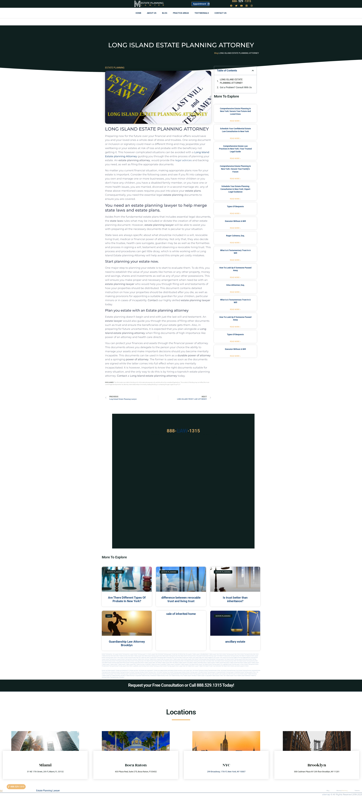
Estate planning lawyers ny (155, 674)
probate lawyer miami (178, 659)
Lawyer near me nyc (206, 674)
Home (138, 13)
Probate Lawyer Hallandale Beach (200, 654)
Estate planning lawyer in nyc (109, 674)
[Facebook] (231, 6)
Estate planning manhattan (182, 674)
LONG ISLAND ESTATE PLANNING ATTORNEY (231, 81)
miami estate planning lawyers (167, 666)
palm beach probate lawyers (194, 662)
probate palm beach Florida (205, 666)
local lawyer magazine (207, 657)
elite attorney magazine (241, 657)
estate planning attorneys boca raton (121, 661)
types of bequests (235, 206)
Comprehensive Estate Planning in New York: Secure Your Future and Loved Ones (235, 111)
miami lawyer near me (181, 666)
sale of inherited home (181, 614)
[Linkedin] (246, 6)
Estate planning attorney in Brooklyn (115, 677)
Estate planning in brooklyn (137, 672)
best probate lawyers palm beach (186, 664)
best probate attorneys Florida (155, 664)
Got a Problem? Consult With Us (236, 87)
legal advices (183, 160)
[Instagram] (252, 6)
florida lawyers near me (124, 666)
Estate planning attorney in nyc (231, 670)
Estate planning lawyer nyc (141, 674)
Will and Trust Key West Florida (177, 657)
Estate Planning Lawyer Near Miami (231, 654)
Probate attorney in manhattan (148, 675)
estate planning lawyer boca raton (203, 659)
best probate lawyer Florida (171, 664)
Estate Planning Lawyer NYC (141, 654)
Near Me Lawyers (187, 654)
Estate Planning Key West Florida (161, 657)
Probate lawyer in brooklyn (190, 675)
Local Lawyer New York (188, 670)
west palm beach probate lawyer (161, 662)
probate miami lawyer (192, 666)
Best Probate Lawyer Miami (138, 655)
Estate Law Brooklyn (169, 670)
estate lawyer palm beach (201, 664)
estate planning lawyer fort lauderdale (218, 664)
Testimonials (202, 13)
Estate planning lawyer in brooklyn (194, 672)
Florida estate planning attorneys (110, 666)
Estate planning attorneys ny (123, 672)
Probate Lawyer (247, 662)
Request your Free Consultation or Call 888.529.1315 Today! (181, 685)
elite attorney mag (230, 657)
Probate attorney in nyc (177, 675)
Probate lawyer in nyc (231, 675)
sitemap (326, 794)
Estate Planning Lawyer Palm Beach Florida (215, 655)
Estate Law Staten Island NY (109, 670)
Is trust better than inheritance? (235, 599)
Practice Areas (181, 13)
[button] (253, 70)
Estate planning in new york (151, 672)
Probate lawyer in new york (218, 675)
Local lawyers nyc (223, 674)
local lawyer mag (196, 657)
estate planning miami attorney (129, 659)
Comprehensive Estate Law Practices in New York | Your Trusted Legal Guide (235, 149)
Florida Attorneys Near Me (133, 657)
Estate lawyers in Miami (242, 666)
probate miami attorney (143, 659)
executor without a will (235, 221)
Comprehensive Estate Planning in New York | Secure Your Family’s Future (235, 169)
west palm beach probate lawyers (178, 662)
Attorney (342, 790)
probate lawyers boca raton (222, 662)
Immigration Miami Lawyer (251, 655)
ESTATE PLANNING (114, 67)
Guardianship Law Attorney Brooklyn (127, 643)
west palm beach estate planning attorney (244, 661)
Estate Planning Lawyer (48, 790)
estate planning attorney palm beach (159, 661)
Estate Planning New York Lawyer (110, 654)
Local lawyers (215, 674)
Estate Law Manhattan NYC (123, 670)
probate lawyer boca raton (236, 662)
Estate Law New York (135, 670)
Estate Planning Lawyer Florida (167, 654)
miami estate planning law (153, 666)
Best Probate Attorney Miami (124, 655)
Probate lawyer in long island (204, 675)
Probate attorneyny (252, 674)
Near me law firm (233, 674)
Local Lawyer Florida (122, 657)
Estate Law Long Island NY (147, 670)
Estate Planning (152, 3)
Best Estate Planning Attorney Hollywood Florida (193, 655)
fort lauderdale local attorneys (138, 666)
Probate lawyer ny (106, 675)
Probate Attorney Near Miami (109, 655)
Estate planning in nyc (164, 672)
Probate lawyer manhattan (243, 675)
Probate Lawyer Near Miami (215, 654)
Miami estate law (231, 666)
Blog (164, 13)
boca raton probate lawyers (145, 662)
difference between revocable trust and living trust (181, 599)
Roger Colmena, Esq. (235, 236)
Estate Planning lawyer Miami (109, 657)
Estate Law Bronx (178, 670)
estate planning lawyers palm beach (221, 659)
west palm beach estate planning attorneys (222, 661)
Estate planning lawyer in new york (249, 672)
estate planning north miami (251, 664)
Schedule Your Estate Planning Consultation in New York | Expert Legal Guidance (235, 189)
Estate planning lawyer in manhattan (231, 672)
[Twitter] (236, 6)
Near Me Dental (179, 654)
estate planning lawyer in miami (236, 664)
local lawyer (189, 657)
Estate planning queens (195, 674)
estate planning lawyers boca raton (239, 659)
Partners (357, 790)
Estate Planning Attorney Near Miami (249, 654)
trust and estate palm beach (220, 666)
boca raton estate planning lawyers (129, 662)
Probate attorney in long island (133, 675)
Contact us (221, 13)
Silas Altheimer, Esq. (235, 285)
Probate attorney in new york (163, 675)
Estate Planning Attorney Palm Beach (236, 655)
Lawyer (154, 5)
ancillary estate (235, 641)
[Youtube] (241, 6)
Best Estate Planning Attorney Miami (172, 655)
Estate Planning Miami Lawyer (126, 654)
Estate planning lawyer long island (125, 674)
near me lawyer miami (167, 659)
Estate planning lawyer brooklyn (178, 672)
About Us (151, 13)
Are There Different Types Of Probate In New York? (127, 599)
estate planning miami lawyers (113, 659)
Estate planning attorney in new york (213, 670)
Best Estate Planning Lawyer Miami (153, 655)
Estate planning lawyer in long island (213, 672)
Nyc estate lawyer (242, 674)
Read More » (235, 121)
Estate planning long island (169, 674)
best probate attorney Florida (140, 664)
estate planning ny (199, 670)
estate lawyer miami (189, 659)
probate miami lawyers (155, 659)
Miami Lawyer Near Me (154, 654)
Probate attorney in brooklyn (118, 675)
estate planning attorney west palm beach (179, 661)
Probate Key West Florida (147, 657)
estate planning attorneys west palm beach (201, 661)
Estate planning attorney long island (248, 670)
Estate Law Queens (158, 670)
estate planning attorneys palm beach (140, 661)
